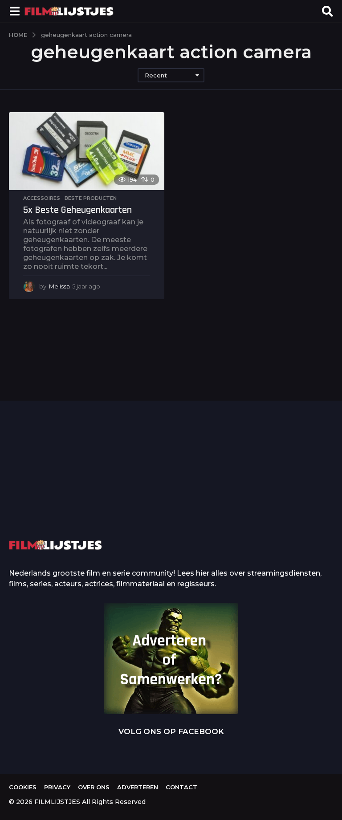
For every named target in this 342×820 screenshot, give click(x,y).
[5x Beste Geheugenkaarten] (86, 151)
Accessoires (41, 198)
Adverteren (137, 787)
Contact (181, 787)
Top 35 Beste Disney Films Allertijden (231, 486)
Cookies (23, 787)
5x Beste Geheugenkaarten (77, 210)
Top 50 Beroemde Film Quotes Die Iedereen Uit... (53, 487)
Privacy (57, 787)
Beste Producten (91, 198)
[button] (14, 11)
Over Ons (94, 787)
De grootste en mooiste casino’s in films (142, 499)
